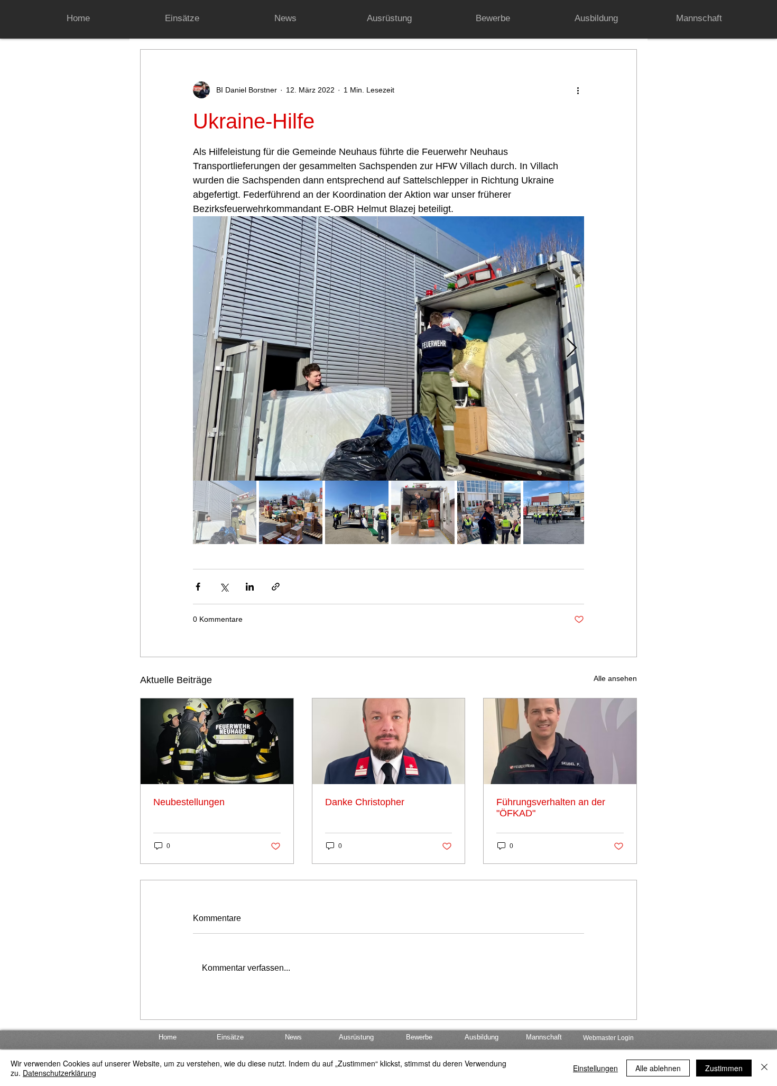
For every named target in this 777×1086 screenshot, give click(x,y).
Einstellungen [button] (595, 1068)
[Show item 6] (555, 512)
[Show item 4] (423, 512)
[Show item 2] (290, 512)
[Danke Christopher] (388, 741)
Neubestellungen (189, 802)
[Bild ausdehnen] (388, 348)
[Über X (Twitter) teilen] (224, 587)
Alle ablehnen (658, 1068)
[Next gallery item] (572, 348)
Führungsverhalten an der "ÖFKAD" (550, 807)
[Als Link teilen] (276, 587)
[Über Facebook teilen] (198, 587)
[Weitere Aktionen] (577, 90)
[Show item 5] (489, 512)
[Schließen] (764, 1068)
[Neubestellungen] (217, 741)
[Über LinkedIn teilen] (250, 587)
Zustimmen (724, 1068)
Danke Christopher (364, 802)
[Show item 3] (356, 512)
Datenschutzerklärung (59, 1072)
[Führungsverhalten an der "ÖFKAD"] (560, 741)
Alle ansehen (615, 678)
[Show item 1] (224, 512)
